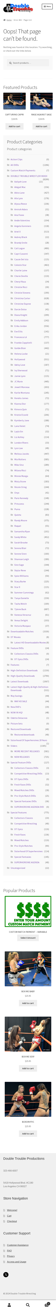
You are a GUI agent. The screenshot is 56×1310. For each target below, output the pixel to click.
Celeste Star (20, 264)
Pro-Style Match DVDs (25, 795)
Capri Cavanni (21, 253)
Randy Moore (20, 520)
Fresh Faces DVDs (22, 784)
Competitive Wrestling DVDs (28, 773)
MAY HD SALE (20, 701)
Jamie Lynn (19, 376)
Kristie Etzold (21, 414)
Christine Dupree (22, 303)
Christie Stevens (22, 292)
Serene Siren (20, 553)
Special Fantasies (22, 856)
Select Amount (28, 937)
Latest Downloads (19, 681)
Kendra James (21, 398)
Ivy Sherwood (20, 370)
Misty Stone (20, 481)
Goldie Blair (20, 348)
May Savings (16, 695)
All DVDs (15, 164)
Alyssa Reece (20, 203)
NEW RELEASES (22, 756)
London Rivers (21, 442)
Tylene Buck (20, 609)
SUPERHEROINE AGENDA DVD (29, 806)
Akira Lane (19, 192)
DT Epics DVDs (21, 659)
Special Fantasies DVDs (25, 801)
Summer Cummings (24, 592)
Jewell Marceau (21, 387)
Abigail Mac (20, 187)
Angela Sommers (22, 226)
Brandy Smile (20, 242)
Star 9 (17, 587)
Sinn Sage (19, 564)
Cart (9, 1216)
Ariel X (17, 231)
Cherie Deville (21, 276)
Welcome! (12, 1210)
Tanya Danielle (21, 598)
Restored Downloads (21, 729)
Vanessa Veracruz (22, 614)
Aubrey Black (20, 237)
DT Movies (16, 637)
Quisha (17, 514)
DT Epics (18, 829)
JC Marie (18, 381)
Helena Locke (21, 353)
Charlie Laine (20, 270)
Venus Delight (21, 620)
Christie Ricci (20, 287)
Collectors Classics (23, 817)
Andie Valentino (22, 220)
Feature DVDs (17, 648)
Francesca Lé (20, 337)
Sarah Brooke (21, 542)
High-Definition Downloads (24, 670)
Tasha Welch (20, 603)
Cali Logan (19, 248)
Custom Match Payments (23, 170)
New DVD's (16, 706)
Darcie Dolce (20, 309)
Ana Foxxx (19, 214)
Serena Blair (20, 548)
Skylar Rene (20, 570)
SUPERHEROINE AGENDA (26, 862)
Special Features (19, 812)
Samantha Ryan (22, 531)
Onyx (16, 492)
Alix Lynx (18, 198)
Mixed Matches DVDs (24, 790)
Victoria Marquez (22, 625)
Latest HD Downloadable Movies (30, 642)
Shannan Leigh (21, 559)
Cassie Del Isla (21, 259)
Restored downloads (24, 734)
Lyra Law (18, 448)
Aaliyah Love (20, 181)
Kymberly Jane (21, 420)
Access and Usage (16, 1262)
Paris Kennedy (21, 498)
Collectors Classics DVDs (26, 653)
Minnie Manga (21, 476)
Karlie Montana (22, 392)
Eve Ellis (18, 331)
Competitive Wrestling (25, 823)
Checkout (12, 1221)
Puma (17, 509)
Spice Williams (21, 575)
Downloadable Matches (22, 631)
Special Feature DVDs (21, 762)
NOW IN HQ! (17, 712)
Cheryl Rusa (20, 281)
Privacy (11, 1256)
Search (28, 1305)
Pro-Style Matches (23, 845)
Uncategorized (18, 867)
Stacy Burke (20, 581)
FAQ (9, 1251)
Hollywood (19, 359)
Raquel (17, 525)
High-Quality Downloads (23, 675)
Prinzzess (19, 503)
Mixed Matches (21, 840)
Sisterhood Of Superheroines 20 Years (29, 740)
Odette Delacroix (19, 717)
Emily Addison (21, 320)
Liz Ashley (19, 437)
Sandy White (20, 537)
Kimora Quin (20, 409)
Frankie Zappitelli (23, 342)
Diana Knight (20, 314)
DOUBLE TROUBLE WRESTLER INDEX (29, 176)
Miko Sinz (19, 464)
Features (15, 664)
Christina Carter (22, 298)
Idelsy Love (19, 364)
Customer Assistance (18, 1245)
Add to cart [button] (14, 126)
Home (9, 20)
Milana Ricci (20, 470)
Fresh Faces (20, 834)
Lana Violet (19, 426)
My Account (9, 1305)
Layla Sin (18, 431)
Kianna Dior (20, 403)
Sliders (14, 745)
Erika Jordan (20, 326)
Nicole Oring (20, 487)
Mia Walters (20, 459)
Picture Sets (17, 723)
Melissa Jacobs (21, 453)
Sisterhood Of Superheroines (28, 851)
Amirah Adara (21, 209)
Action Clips (16, 159)
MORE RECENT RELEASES (27, 751)
